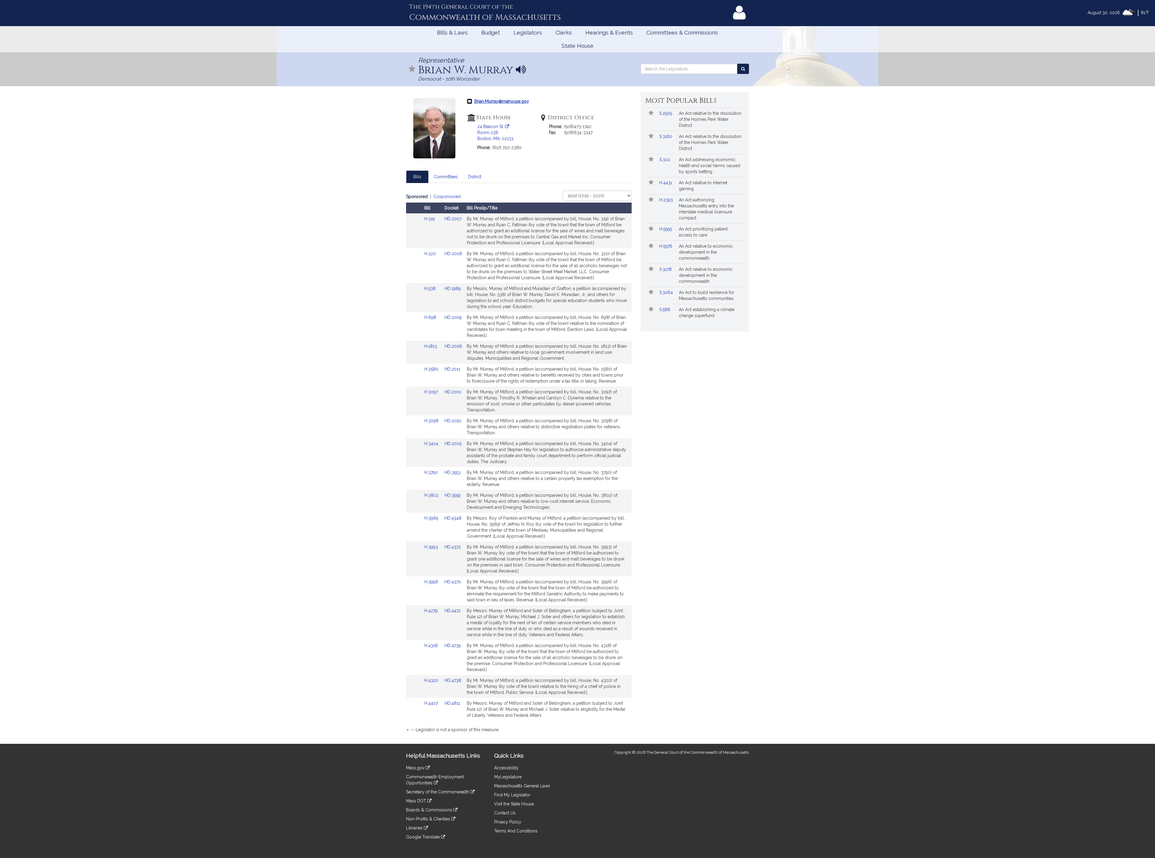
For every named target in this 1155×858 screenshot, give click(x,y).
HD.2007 (453, 218)
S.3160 (666, 136)
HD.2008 (453, 253)
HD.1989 (453, 288)
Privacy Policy (507, 822)
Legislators (527, 32)
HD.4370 (453, 581)
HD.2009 (453, 317)
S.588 (665, 309)
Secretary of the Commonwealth (438, 791)
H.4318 (431, 645)
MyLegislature (508, 776)
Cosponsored (446, 196)
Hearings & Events (609, 32)
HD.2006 (453, 346)
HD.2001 (453, 391)
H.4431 (666, 182)
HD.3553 (452, 472)
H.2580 (431, 369)
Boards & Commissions (429, 810)
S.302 (665, 159)
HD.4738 (453, 680)
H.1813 (431, 346)
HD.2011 (452, 369)
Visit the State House (514, 804)
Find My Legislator (512, 794)
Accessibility (506, 767)
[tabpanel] (519, 464)
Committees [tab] (446, 176)
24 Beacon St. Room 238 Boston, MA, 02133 (495, 132)
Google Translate (423, 837)
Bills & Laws (452, 32)
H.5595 (666, 229)
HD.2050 (453, 420)
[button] (412, 69)
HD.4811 (452, 703)
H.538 (430, 288)
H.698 (430, 317)
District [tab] (474, 176)
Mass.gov (416, 767)
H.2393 (666, 199)
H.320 (430, 253)
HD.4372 (453, 547)
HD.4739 (453, 645)
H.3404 (431, 443)
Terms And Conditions (515, 831)
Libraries (415, 828)
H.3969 (431, 518)
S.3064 (666, 292)
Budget (490, 32)
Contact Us (505, 813)
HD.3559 (452, 495)
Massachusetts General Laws (522, 785)
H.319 (430, 218)
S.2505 (666, 113)
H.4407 (431, 703)
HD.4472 (453, 610)
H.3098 (432, 420)
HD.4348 (453, 518)
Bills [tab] (417, 176)
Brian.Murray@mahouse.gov (501, 101)
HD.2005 (453, 443)
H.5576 (666, 246)
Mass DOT (416, 800)
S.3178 (666, 269)
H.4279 (431, 610)
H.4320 (431, 680)
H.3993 (431, 547)
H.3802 (432, 495)
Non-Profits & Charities (428, 819)
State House (577, 46)
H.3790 (431, 472)
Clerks (564, 32)
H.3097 (431, 391)
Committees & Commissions (682, 32)
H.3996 (431, 581)
